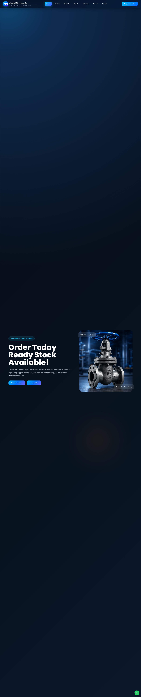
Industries (86, 4)
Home (48, 4)
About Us (57, 4)
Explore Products (16, 383)
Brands (76, 4)
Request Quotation (129, 4)
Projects (95, 4)
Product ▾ (67, 4)
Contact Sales (33, 383)
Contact (104, 4)
